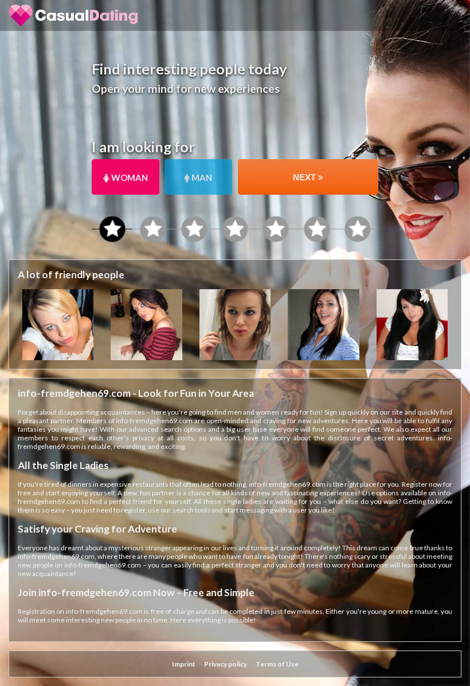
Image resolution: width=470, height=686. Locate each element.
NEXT (305, 177)
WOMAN (128, 177)
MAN (201, 177)
